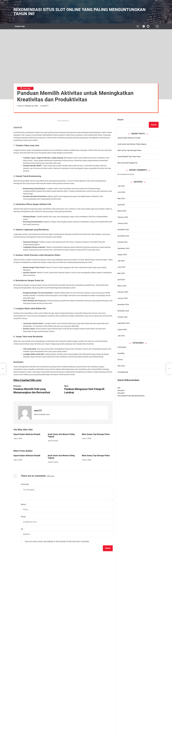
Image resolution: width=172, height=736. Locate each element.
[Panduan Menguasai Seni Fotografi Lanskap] (169, 368)
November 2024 (123, 311)
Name (23, 504)
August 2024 (122, 329)
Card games (121, 347)
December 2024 (123, 304)
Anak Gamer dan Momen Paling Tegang (61, 435)
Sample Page (20, 26)
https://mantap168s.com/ (27, 380)
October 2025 (122, 242)
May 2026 (121, 198)
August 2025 (122, 255)
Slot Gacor (121, 366)
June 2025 (121, 267)
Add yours (50, 476)
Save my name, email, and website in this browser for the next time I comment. (57, 541)
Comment (25, 484)
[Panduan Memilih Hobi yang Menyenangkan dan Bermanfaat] (3, 368)
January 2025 (122, 298)
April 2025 (121, 279)
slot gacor (121, 390)
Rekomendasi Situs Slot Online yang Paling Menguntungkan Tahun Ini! (79, 12)
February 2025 (122, 292)
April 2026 (121, 204)
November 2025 (123, 236)
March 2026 (121, 211)
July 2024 (121, 336)
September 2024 (123, 323)
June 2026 (121, 192)
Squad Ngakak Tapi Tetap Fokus (129, 156)
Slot (118, 388)
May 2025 (121, 273)
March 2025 (121, 286)
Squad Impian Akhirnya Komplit (26, 434)
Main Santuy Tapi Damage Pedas (96, 434)
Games (120, 359)
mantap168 (17, 127)
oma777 (45, 106)
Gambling (120, 353)
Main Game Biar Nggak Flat (127, 163)
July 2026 (121, 186)
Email (23, 517)
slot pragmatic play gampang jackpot (131, 395)
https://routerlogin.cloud (41, 414)
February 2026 (122, 217)
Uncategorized (122, 372)
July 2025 (121, 261)
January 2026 (122, 223)
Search (120, 120)
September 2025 (123, 248)
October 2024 (122, 317)
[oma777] (25, 412)
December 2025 (123, 229)
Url (22, 529)
